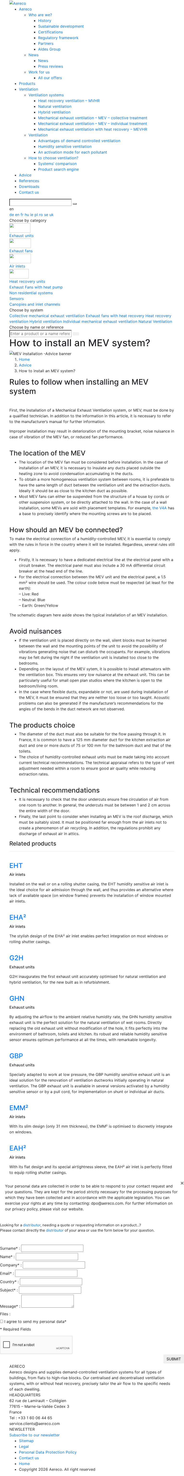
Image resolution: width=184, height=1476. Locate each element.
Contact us (29, 192)
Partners (45, 43)
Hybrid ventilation (54, 112)
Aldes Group (49, 49)
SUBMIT (174, 1359)
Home (24, 1463)
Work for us (39, 72)
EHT (16, 866)
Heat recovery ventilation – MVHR (69, 100)
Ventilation (28, 89)
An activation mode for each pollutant (72, 152)
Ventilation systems (46, 95)
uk (51, 214)
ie (32, 214)
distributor (31, 1225)
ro (41, 214)
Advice (25, 175)
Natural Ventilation (155, 321)
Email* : (7, 1273)
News (34, 54)
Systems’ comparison (57, 163)
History (44, 20)
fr (23, 214)
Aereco (25, 9)
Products (27, 83)
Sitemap (26, 1440)
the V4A (159, 508)
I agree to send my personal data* (35, 1321)
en (18, 214)
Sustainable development (61, 26)
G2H (16, 958)
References (29, 180)
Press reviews (50, 66)
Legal (24, 1446)
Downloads (29, 186)
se (46, 214)
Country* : (9, 1281)
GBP (16, 1056)
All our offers (50, 77)
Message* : (10, 1306)
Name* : (7, 1256)
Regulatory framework (58, 37)
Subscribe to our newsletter (34, 1435)
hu (27, 214)
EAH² (17, 1148)
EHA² (17, 917)
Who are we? (40, 14)
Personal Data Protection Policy (48, 1452)
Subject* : (9, 1290)
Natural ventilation (54, 106)
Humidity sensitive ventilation (65, 146)
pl (36, 214)
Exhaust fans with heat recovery (115, 315)
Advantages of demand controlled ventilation (79, 140)
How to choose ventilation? (53, 157)
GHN (16, 998)
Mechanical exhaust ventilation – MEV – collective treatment (92, 117)
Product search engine (58, 169)
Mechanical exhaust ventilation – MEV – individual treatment (92, 123)
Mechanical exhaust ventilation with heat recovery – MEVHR (92, 129)
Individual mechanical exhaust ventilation (100, 321)
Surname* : (10, 1248)
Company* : (11, 1265)
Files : (5, 1313)
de (12, 214)
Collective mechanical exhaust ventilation (47, 315)
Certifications (50, 32)
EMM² (18, 1108)
